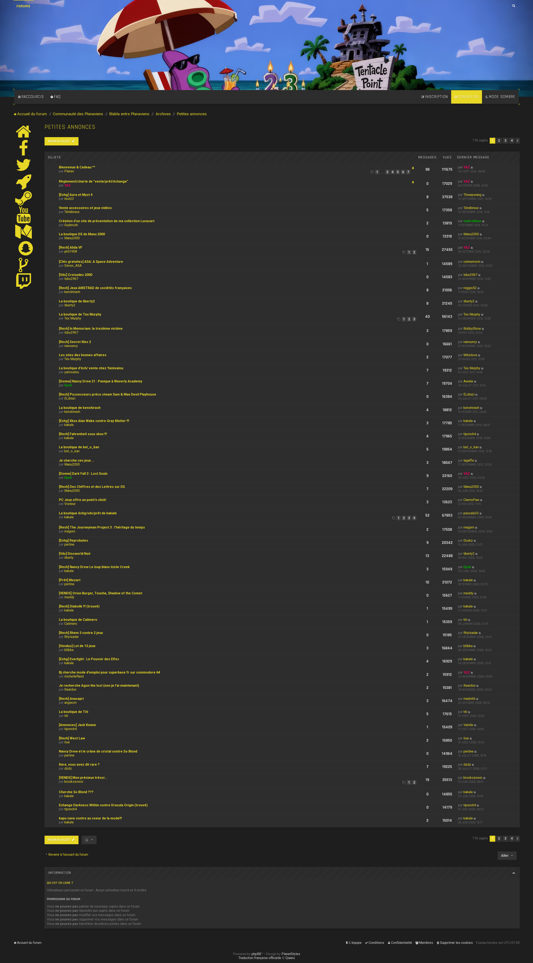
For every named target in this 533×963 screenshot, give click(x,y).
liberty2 (69, 305)
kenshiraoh (72, 292)
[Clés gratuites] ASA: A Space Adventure (91, 262)
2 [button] (499, 141)
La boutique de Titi (73, 712)
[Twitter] (24, 165)
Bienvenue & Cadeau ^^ (77, 167)
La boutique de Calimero (78, 620)
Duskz (468, 540)
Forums (23, 6)
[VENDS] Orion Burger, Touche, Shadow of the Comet (100, 593)
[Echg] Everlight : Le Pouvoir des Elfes (89, 659)
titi (465, 620)
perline (69, 544)
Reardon (70, 689)
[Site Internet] (24, 131)
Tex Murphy (72, 318)
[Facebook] (24, 148)
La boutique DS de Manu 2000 (82, 234)
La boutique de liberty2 (77, 301)
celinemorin (471, 262)
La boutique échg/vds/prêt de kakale (88, 513)
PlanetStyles (290, 954)
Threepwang (472, 195)
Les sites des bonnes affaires (82, 355)
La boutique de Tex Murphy (80, 314)
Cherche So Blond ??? (76, 792)
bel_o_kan (72, 451)
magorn (69, 531)
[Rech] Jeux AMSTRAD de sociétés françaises (95, 288)
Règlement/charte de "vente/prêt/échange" (93, 181)
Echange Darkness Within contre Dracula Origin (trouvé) (103, 805)
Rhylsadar (71, 637)
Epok (68, 385)
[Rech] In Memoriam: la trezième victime (91, 329)
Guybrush (71, 225)
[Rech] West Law (72, 738)
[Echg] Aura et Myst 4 (75, 195)
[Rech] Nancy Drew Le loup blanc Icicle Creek (94, 567)
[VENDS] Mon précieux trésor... (83, 778)
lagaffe (468, 460)
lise (67, 742)
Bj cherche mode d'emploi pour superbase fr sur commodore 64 (109, 672)
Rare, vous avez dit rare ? (79, 764)
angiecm (70, 703)
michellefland (74, 676)
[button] (518, 141)
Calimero (70, 624)
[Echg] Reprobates (73, 540)
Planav (69, 171)
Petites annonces (70, 127)
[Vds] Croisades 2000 (75, 275)
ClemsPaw (471, 500)
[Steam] (23, 198)
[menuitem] (55, 97)
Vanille (468, 725)
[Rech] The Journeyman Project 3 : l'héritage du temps (102, 527)
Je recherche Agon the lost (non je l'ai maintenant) (99, 685)
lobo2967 (71, 279)
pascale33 (471, 513)
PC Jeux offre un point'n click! (82, 500)
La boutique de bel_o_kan (79, 447)
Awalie (468, 381)
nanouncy (71, 346)
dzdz (68, 768)
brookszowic (73, 782)
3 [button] (505, 141)
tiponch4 (469, 434)
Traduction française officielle (259, 958)
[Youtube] (23, 215)
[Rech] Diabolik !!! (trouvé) (79, 606)
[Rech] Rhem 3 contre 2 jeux (81, 633)
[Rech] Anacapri (71, 699)
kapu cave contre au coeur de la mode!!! (90, 818)
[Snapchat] (26, 248)
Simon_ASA (73, 266)
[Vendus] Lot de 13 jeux (77, 646)
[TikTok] (24, 265)
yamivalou (71, 372)
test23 (69, 199)
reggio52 (470, 288)
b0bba (68, 650)
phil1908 (70, 251)
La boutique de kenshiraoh (80, 408)
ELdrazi (69, 398)
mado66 (469, 699)
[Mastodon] (23, 231)
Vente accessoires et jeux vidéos (85, 208)
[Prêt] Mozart (69, 580)
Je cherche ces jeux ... (76, 460)
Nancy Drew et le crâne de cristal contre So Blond (98, 751)
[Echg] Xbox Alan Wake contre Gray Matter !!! (94, 421)
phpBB (256, 954)
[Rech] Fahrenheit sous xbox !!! (83, 434)
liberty (68, 558)
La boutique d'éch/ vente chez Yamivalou (91, 368)
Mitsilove (470, 355)
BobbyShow (472, 329)
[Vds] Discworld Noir (75, 554)
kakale (69, 425)
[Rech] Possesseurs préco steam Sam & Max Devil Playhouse (107, 394)
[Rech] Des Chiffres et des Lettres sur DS (92, 487)
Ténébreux (72, 212)
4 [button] (512, 141)
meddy (69, 597)
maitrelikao (472, 221)
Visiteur (70, 504)
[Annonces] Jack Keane (77, 725)
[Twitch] (23, 281)
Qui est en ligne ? (60, 883)
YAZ (466, 167)
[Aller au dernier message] (472, 167)
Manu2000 (72, 238)
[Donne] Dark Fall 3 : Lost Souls (83, 474)
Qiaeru (290, 958)
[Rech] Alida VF (70, 247)
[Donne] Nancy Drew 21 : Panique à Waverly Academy (100, 381)
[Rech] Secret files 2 (75, 342)
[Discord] (24, 181)
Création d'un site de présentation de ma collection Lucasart (106, 221)
